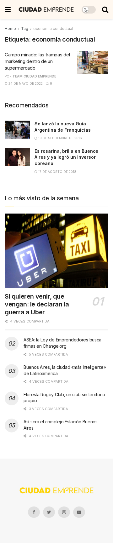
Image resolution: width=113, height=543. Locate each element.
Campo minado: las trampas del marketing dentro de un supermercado (37, 61)
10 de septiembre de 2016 (59, 138)
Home (10, 28)
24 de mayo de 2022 (25, 83)
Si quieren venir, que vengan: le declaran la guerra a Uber (37, 304)
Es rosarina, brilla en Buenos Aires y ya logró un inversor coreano (66, 157)
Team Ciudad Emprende (34, 76)
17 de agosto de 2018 (56, 172)
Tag (24, 28)
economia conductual (53, 28)
